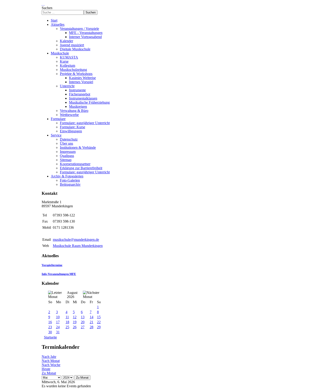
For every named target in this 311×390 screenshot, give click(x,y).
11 (67, 317)
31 (58, 332)
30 (50, 332)
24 (58, 327)
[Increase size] (42, 4)
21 (91, 322)
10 (58, 317)
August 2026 (72, 295)
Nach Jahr (49, 357)
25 (67, 327)
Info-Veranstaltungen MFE (59, 274)
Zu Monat (49, 373)
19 (74, 322)
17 (58, 322)
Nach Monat (51, 361)
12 (74, 317)
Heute (46, 369)
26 (74, 327)
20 (82, 322)
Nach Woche (51, 365)
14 (91, 317)
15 (99, 317)
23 (50, 327)
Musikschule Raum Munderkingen (78, 246)
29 (99, 327)
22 (99, 322)
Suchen (47, 8)
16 (50, 322)
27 (82, 327)
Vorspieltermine (52, 265)
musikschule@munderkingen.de (76, 239)
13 (82, 317)
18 (67, 322)
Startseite (50, 337)
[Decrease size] (43, 4)
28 (91, 327)
